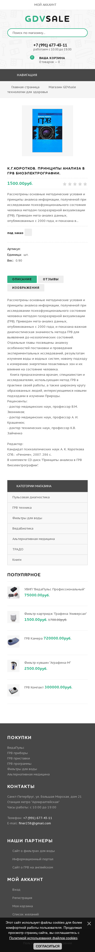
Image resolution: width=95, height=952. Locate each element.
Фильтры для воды (27, 518)
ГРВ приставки (18, 758)
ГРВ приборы (17, 753)
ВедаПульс (15, 748)
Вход (16, 890)
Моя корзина (22, 906)
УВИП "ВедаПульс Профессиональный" (54, 589)
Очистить (73, 89)
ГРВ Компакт (34, 687)
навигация (26, 75)
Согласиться (47, 946)
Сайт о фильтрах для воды (33, 851)
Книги (16, 560)
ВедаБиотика (22, 528)
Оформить (47, 89)
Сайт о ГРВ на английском (32, 867)
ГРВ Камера (33, 638)
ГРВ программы (19, 764)
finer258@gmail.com (35, 823)
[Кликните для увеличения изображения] (47, 130)
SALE (47, 19)
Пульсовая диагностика (31, 497)
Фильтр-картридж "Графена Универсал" (55, 614)
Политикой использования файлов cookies (43, 938)
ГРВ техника (22, 508)
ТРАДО (17, 549)
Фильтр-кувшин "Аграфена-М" (47, 663)
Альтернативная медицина (33, 539)
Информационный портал (32, 859)
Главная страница (25, 87)
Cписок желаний (25, 914)
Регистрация (22, 898)
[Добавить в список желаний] (28, 232)
